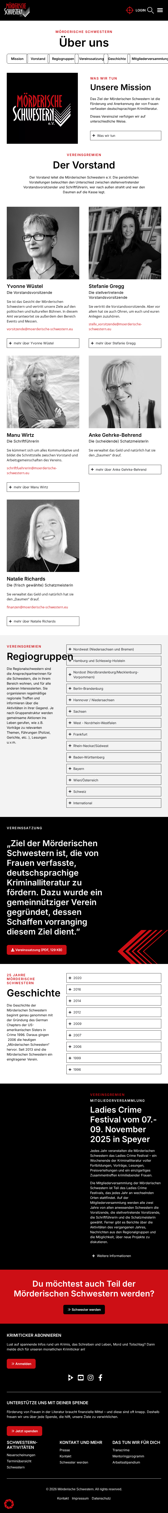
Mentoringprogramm (128, 1456)
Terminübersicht (19, 1461)
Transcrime (120, 1450)
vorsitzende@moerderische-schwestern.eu (40, 329)
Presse (65, 1450)
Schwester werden (74, 1462)
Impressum (80, 1498)
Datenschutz (101, 1498)
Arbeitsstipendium (126, 1462)
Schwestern (16, 1467)
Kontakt (65, 1456)
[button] (160, 10)
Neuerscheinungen (21, 1455)
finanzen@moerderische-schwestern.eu (37, 607)
